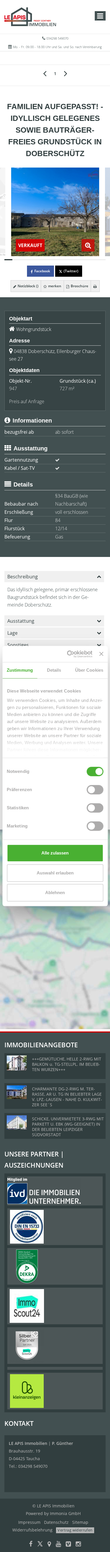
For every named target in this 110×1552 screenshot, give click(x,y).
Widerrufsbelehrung (32, 1530)
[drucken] (95, 286)
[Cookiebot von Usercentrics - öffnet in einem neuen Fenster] (69, 654)
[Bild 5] (39, 259)
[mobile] (100, 16)
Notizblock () (27, 285)
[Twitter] (40, 1544)
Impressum (29, 1522)
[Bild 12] (94, 259)
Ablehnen (55, 892)
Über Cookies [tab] (89, 670)
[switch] (95, 789)
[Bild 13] (102, 259)
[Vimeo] (68, 1544)
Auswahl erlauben (55, 872)
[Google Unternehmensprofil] (49, 1544)
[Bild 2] (16, 259)
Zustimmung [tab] (20, 670)
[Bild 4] (32, 259)
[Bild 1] (8, 259)
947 (13, 388)
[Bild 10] (78, 259)
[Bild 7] (55, 259)
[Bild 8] (63, 259)
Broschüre (79, 285)
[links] (44, 73)
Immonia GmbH (65, 1513)
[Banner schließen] (101, 654)
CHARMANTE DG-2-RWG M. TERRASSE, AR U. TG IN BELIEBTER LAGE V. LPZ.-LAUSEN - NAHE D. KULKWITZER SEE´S (67, 1096)
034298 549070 (57, 38)
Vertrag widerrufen (74, 1530)
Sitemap (80, 1522)
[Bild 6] (47, 259)
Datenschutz (56, 1522)
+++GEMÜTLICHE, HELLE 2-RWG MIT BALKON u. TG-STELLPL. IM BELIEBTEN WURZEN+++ (66, 1064)
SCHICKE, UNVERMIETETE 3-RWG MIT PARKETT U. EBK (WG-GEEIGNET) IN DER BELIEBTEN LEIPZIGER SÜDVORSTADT (68, 1126)
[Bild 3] (24, 259)
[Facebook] (31, 1544)
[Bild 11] (86, 259)
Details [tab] (54, 670)
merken (54, 285)
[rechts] (65, 73)
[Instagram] (78, 1544)
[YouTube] (58, 1544)
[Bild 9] (71, 259)
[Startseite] (30, 16)
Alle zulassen (55, 852)
